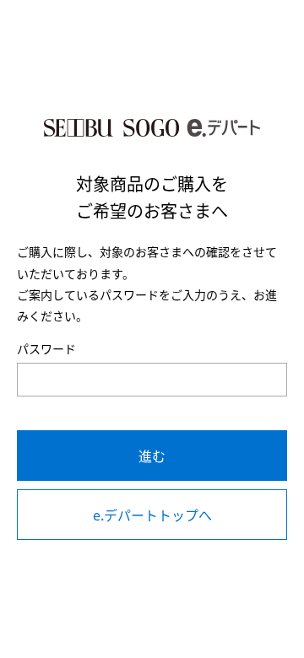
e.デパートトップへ (152, 514)
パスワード (46, 348)
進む (152, 455)
